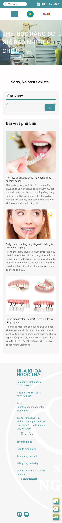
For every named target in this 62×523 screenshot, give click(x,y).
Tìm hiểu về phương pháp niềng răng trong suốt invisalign (28, 179)
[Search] (50, 107)
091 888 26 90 (33, 392)
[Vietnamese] (49, 14)
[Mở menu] (14, 14)
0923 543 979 (24, 396)
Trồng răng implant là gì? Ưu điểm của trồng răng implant (29, 321)
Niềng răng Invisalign (28, 463)
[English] (45, 14)
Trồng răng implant (27, 456)
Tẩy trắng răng (24, 441)
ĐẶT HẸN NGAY (50, 4)
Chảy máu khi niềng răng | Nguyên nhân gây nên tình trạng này (29, 246)
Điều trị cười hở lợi (26, 449)
